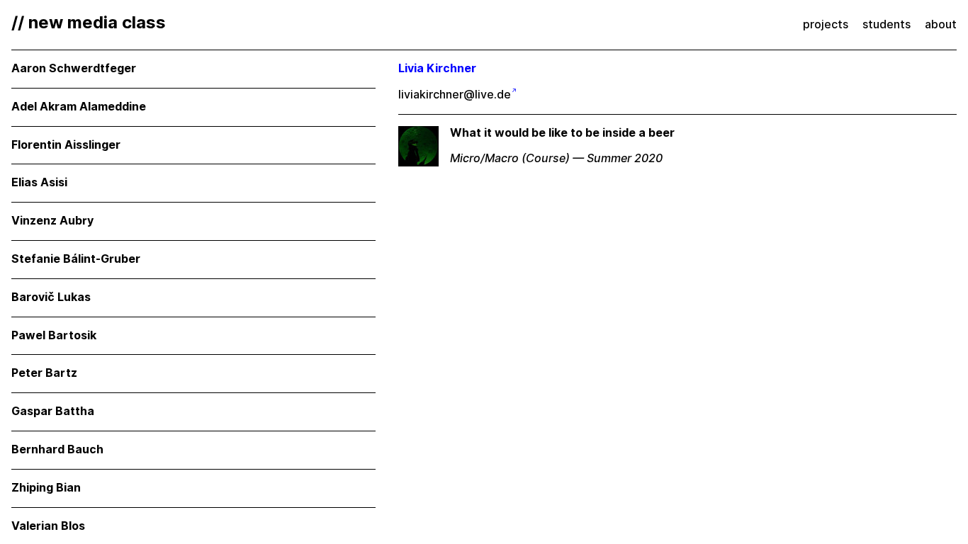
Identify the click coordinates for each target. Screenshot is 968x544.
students (886, 24)
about (941, 24)
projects (825, 24)
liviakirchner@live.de (454, 94)
